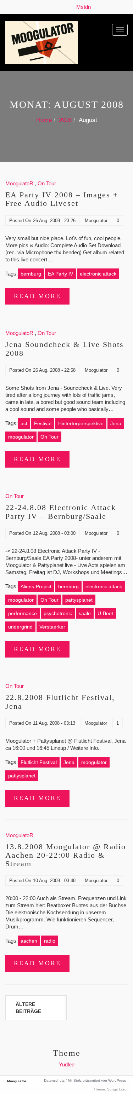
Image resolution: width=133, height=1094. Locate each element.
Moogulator (96, 220)
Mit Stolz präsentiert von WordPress (97, 1080)
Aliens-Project (36, 586)
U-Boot (105, 613)
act (24, 423)
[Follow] (96, 7)
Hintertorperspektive (81, 423)
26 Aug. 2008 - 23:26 (54, 220)
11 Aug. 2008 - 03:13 (54, 723)
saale (85, 613)
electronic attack (98, 274)
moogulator (21, 437)
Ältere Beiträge (28, 1007)
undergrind (20, 627)
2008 (65, 120)
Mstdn (85, 7)
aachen (29, 941)
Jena (115, 423)
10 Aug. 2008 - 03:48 (54, 880)
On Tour (47, 183)
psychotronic (58, 613)
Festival (42, 423)
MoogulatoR (19, 183)
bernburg (31, 274)
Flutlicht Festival (39, 762)
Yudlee (66, 1064)
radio (49, 941)
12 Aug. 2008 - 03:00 (54, 533)
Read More (37, 296)
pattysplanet (79, 600)
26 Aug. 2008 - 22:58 (54, 370)
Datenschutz (54, 1080)
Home (44, 120)
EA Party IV (60, 274)
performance (22, 613)
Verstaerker (52, 627)
